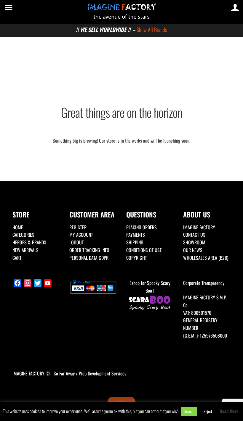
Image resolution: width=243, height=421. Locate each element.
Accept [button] (189, 411)
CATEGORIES (23, 234)
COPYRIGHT (136, 257)
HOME (17, 227)
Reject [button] (208, 411)
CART (17, 257)
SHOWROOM (194, 242)
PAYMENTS (135, 234)
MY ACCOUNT (81, 234)
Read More (229, 411)
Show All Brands (152, 29)
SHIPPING (134, 242)
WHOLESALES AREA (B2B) (205, 257)
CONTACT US (194, 234)
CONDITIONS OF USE (144, 250)
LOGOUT (76, 242)
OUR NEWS (192, 250)
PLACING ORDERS (141, 227)
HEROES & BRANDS (29, 242)
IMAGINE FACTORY (199, 227)
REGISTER (78, 227)
